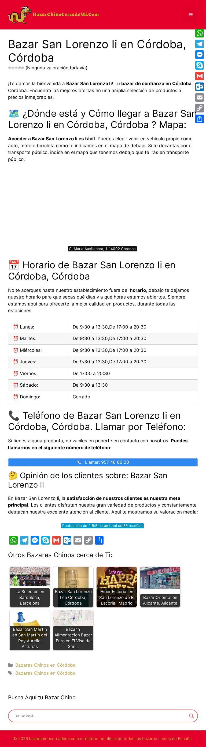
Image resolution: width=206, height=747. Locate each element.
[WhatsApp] (199, 33)
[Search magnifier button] (191, 716)
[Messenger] (199, 54)
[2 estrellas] (12, 67)
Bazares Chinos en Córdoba (45, 665)
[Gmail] (199, 76)
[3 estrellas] (16, 67)
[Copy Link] (199, 108)
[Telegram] (199, 44)
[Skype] (199, 65)
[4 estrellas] (19, 67)
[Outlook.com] (199, 86)
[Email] (199, 97)
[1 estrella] (9, 67)
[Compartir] (199, 119)
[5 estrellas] (22, 67)
